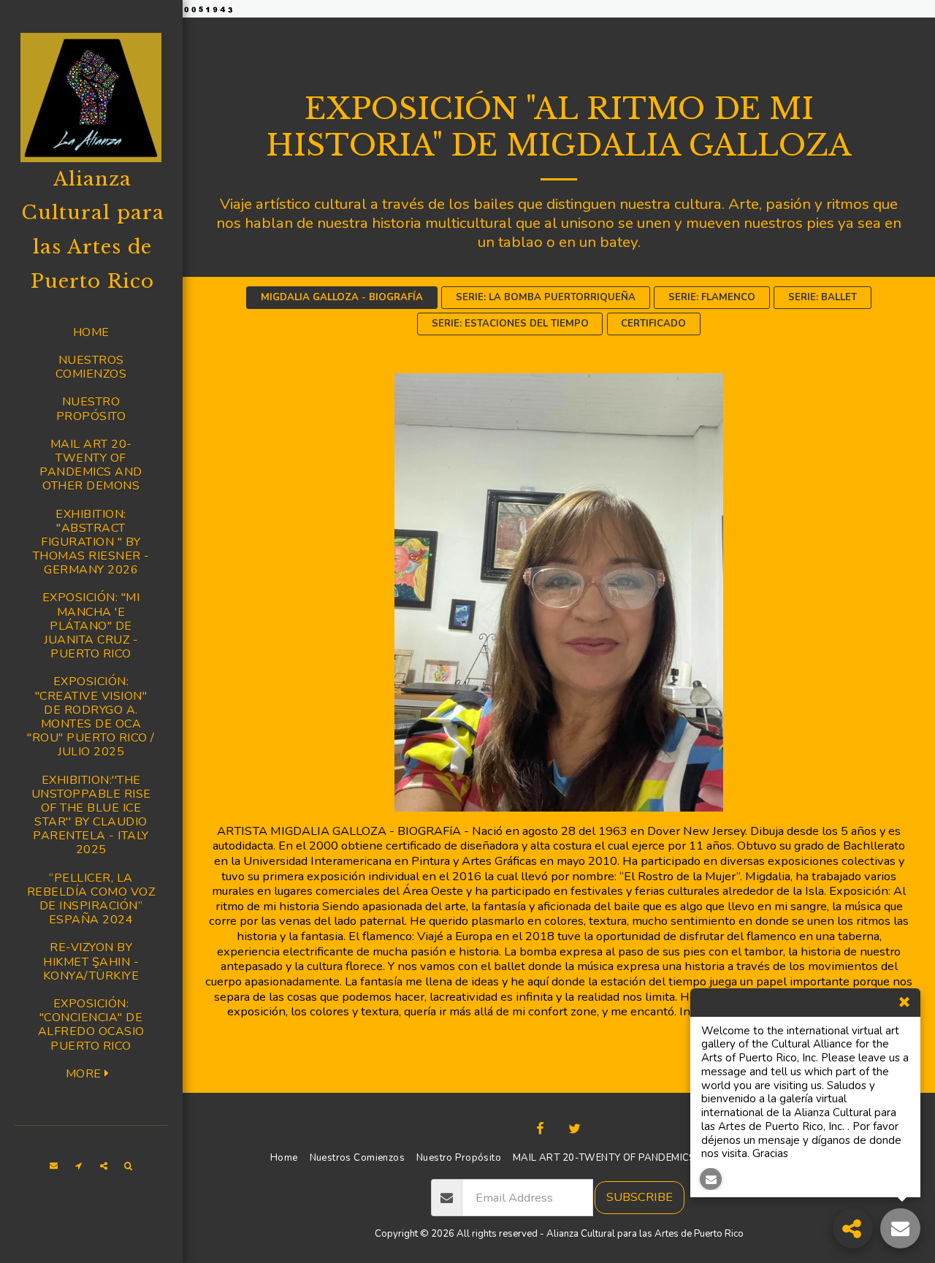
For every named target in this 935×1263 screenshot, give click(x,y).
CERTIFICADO (653, 323)
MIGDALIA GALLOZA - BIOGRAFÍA (342, 297)
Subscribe (639, 1196)
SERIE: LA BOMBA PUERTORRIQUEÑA (546, 297)
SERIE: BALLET (822, 297)
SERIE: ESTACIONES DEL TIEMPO (510, 323)
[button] (54, 1166)
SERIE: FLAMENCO (711, 297)
